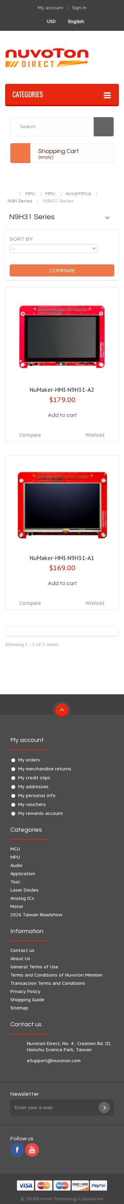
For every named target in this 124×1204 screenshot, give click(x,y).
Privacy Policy (25, 991)
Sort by (21, 239)
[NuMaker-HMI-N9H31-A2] (62, 337)
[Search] (104, 126)
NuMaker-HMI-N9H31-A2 (62, 389)
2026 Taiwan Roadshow (36, 915)
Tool (15, 882)
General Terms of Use (34, 967)
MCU (15, 849)
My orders (29, 760)
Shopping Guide (27, 1000)
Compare (30, 435)
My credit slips (34, 778)
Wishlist (95, 435)
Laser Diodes (24, 890)
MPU (30, 193)
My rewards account (40, 813)
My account (27, 740)
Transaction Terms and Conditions (47, 983)
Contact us (22, 950)
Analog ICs (22, 898)
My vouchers (32, 804)
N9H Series (20, 201)
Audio (16, 865)
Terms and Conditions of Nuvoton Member (56, 975)
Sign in (79, 7)
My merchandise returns (44, 769)
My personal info (36, 795)
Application (22, 874)
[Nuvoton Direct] (62, 57)
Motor (16, 906)
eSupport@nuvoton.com (54, 1061)
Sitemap (19, 1008)
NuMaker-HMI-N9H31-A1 (62, 558)
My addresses (33, 787)
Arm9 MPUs (78, 193)
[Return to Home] (12, 194)
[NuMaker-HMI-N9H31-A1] (62, 505)
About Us (20, 958)
